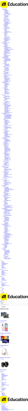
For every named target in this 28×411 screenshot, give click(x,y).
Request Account (2, 300)
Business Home (3, 306)
